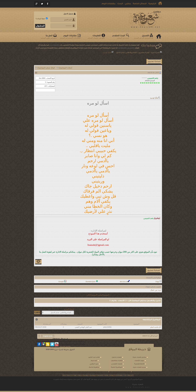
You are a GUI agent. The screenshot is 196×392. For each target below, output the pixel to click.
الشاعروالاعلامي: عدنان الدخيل (126, 52)
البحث (120, 4)
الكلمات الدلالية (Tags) (153, 287)
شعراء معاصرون (143, 52)
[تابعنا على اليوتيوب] (57, 344)
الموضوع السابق (103, 295)
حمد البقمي (94, 364)
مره (159, 290)
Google (61, 282)
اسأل (152, 290)
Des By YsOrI (65, 347)
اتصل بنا (49, 35)
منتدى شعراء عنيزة (139, 357)
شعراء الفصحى (116, 364)
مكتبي (128, 4)
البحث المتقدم (118, 35)
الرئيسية (152, 4)
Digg (157, 282)
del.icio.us (123, 282)
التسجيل (145, 35)
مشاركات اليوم (108, 4)
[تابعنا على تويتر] (52, 344)
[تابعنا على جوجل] (44, 344)
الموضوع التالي (92, 295)
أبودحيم (94, 360)
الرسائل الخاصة (139, 4)
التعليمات (97, 35)
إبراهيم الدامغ (94, 367)
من (156, 290)
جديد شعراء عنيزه (139, 367)
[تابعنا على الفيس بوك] (39, 344)
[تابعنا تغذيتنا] (48, 344)
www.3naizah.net (137, 387)
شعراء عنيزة (155, 52)
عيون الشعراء (139, 360)
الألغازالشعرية (139, 364)
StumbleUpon (90, 282)
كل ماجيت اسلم (155, 327)
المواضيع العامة (116, 367)
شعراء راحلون (116, 357)
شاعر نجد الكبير (94, 357)
